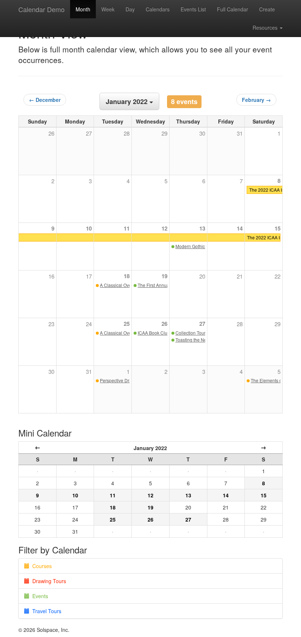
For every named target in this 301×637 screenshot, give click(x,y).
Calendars (158, 9)
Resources (266, 27)
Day (130, 9)
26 (164, 324)
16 (51, 276)
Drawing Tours (47, 581)
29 (277, 324)
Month (83, 9)
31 (89, 371)
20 (202, 276)
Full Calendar (232, 9)
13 (202, 228)
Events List (193, 9)
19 (164, 276)
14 (240, 228)
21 (240, 276)
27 (202, 324)
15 (277, 228)
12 (164, 228)
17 (89, 276)
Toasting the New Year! (198, 339)
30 (51, 371)
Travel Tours (45, 611)
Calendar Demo (41, 9)
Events (38, 596)
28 (240, 324)
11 (127, 228)
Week (108, 9)
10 (89, 228)
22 (277, 276)
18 (127, 276)
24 (89, 324)
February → (256, 99)
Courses (40, 566)
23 (51, 324)
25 (127, 324)
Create (267, 9)
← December (45, 99)
